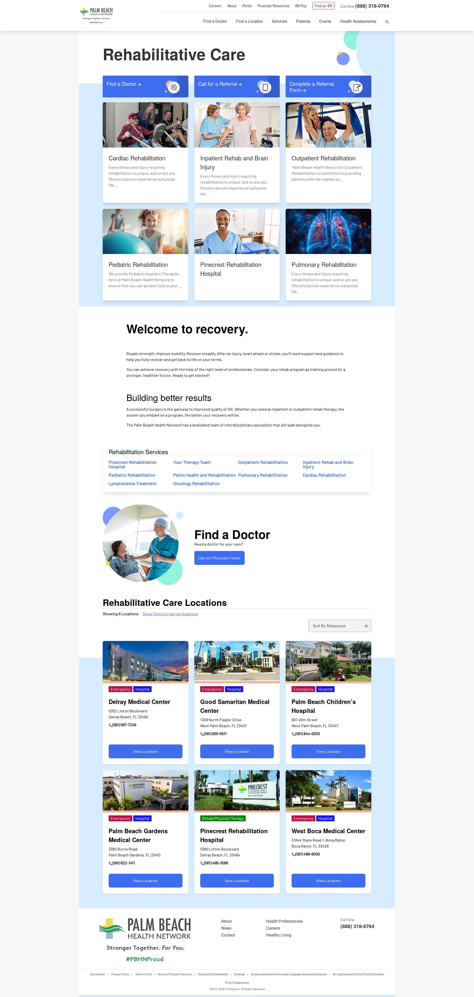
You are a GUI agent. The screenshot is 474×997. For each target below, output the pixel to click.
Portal (247, 5)
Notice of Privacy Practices (175, 974)
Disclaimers (97, 974)
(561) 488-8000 (308, 853)
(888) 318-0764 (372, 5)
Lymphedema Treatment (133, 483)
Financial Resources (273, 5)
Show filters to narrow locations (170, 613)
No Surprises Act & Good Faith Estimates (358, 974)
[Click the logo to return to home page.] (96, 16)
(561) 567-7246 (124, 724)
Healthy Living (278, 935)
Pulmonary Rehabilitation (263, 475)
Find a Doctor (215, 21)
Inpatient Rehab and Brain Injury (328, 464)
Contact (228, 935)
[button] (387, 21)
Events (325, 21)
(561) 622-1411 (124, 862)
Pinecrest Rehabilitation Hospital (133, 464)
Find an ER (323, 5)
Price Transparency (237, 982)
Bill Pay (301, 5)
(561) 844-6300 (308, 733)
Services (279, 21)
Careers (215, 5)
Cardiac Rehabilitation (324, 475)
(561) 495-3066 (216, 862)
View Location (133, 753)
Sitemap (239, 974)
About (232, 5)
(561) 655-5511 (215, 733)
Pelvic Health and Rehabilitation (204, 475)
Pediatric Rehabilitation (132, 475)
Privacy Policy (120, 974)
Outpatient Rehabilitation (263, 462)
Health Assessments (358, 21)
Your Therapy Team (192, 462)
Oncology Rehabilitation (196, 483)
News (226, 928)
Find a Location (249, 21)
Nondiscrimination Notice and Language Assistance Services (289, 974)
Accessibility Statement (213, 974)
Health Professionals (284, 921)
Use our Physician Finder (219, 557)
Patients (303, 21)
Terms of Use (143, 974)
